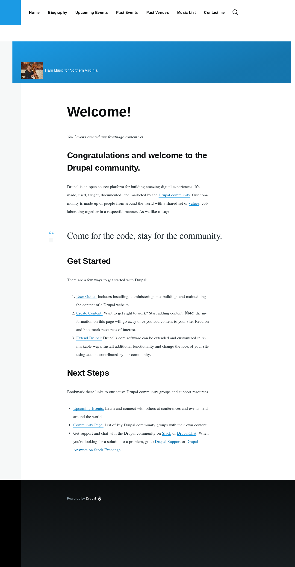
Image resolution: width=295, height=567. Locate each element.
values (194, 203)
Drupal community (174, 195)
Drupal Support (168, 441)
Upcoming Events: (88, 408)
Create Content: (89, 313)
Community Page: (88, 424)
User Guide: (86, 296)
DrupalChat (186, 433)
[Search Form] (235, 12)
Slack (166, 433)
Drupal (91, 498)
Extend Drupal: (89, 337)
